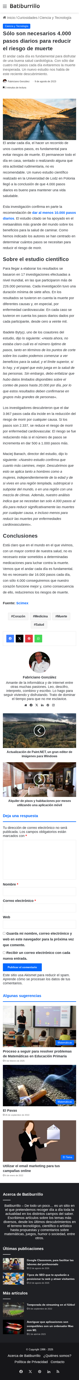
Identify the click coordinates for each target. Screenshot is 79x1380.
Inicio (10, 18)
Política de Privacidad (31, 1362)
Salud (40, 624)
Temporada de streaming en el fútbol (51, 1304)
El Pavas (10, 1110)
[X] (37, 705)
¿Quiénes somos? (57, 1356)
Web (6, 917)
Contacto (57, 1362)
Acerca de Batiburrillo (24, 1356)
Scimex (22, 603)
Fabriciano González (19, 81)
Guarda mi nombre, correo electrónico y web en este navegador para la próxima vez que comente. (38, 939)
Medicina (41, 616)
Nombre (10, 884)
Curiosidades (27, 18)
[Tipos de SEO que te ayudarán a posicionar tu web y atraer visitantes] (13, 1279)
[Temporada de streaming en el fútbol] (13, 1310)
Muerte (62, 616)
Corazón (19, 616)
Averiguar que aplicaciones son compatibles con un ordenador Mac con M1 (50, 1326)
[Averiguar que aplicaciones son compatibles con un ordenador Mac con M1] (13, 1327)
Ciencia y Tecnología (55, 18)
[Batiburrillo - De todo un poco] (25, 6)
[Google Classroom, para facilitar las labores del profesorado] (13, 1264)
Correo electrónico (19, 901)
